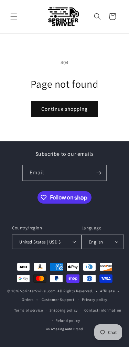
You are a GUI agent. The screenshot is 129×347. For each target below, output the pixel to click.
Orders (28, 299)
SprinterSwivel (33, 291)
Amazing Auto (62, 329)
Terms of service (28, 310)
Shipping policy (64, 310)
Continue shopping (64, 109)
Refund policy (67, 320)
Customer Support (58, 299)
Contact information (102, 310)
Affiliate (107, 291)
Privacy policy (94, 299)
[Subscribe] (98, 173)
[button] (13, 16)
